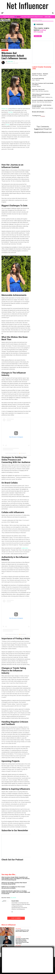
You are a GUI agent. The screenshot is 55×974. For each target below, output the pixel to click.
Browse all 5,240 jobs (38, 111)
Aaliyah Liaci (5, 108)
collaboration (24, 548)
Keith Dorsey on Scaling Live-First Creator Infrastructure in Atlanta (13, 887)
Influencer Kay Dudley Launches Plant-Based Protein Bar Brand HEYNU (14, 883)
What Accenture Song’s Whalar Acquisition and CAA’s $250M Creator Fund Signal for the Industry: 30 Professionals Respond (16, 878)
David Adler (10, 61)
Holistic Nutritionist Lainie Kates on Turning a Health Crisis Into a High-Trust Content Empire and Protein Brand (16, 892)
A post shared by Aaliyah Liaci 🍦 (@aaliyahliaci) (16, 453)
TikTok (7, 124)
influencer (13, 897)
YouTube (10, 112)
